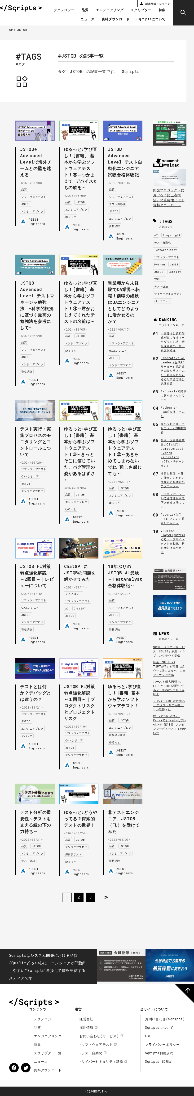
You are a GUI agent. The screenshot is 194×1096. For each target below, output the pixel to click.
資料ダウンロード (116, 19)
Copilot (174, 271)
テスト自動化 (117, 204)
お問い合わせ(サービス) (99, 1036)
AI (67, 608)
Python (159, 264)
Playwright (171, 235)
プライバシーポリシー (162, 1044)
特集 (162, 10)
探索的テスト (73, 854)
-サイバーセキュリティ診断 (101, 1061)
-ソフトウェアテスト (96, 1044)
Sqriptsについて (151, 19)
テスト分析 (28, 860)
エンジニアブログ (32, 211)
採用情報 (86, 1027)
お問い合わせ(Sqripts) (165, 1019)
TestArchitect (165, 250)
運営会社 (86, 1019)
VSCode (159, 279)
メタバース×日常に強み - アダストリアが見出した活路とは (169, 705)
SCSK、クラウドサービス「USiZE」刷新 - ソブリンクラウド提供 (169, 651)
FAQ (148, 1036)
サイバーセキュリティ (168, 293)
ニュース (88, 19)
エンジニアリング (110, 10)
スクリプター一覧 (48, 1053)
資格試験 (114, 226)
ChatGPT (80, 608)
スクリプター (141, 10)
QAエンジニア (118, 350)
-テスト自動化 (90, 1053)
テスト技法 (161, 286)
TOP (10, 30)
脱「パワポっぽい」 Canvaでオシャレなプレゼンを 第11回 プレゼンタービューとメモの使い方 (169, 724)
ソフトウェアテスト (33, 196)
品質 (85, 10)
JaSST (174, 264)
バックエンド (162, 301)
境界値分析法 (117, 735)
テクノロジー (64, 10)
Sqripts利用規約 (159, 1053)
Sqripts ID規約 (158, 1061)
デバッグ (26, 736)
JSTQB (26, 204)
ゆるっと (70, 216)
